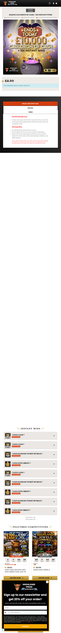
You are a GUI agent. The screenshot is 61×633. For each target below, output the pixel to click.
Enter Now (15, 578)
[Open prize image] (8, 436)
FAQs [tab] (31, 112)
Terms (31, 622)
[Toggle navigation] (48, 3)
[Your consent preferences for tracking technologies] (2, 630)
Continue (25, 626)
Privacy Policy (25, 622)
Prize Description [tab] (30, 103)
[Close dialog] (47, 582)
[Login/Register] (53, 3)
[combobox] (7, 612)
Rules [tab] (30, 108)
